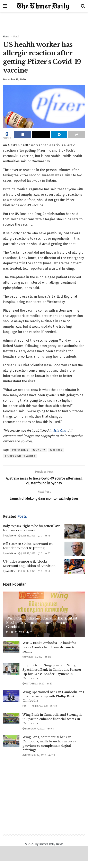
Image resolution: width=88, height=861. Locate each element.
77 (30, 632)
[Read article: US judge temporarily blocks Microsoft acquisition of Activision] (74, 566)
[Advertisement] (44, 21)
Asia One (60, 430)
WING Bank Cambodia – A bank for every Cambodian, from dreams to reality (49, 647)
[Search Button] (83, 6)
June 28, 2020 (16, 632)
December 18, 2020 (14, 79)
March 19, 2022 (33, 656)
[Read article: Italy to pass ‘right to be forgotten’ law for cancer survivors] (74, 531)
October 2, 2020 (34, 683)
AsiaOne (11, 535)
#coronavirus (20, 449)
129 (53, 755)
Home (6, 36)
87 (50, 683)
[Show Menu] (5, 6)
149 (55, 706)
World (16, 36)
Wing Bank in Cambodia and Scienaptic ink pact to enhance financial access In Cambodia (52, 719)
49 (49, 535)
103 (52, 728)
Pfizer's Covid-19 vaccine (20, 455)
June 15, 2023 (27, 535)
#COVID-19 (39, 449)
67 (48, 553)
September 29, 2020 (36, 706)
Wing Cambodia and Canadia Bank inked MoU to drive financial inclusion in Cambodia (41, 622)
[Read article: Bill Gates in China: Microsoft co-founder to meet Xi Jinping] (74, 549)
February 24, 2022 (35, 755)
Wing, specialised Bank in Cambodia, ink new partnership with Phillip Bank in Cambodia (53, 696)
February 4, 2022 (35, 728)
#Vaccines (56, 449)
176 (49, 656)
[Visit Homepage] (44, 6)
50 (49, 571)
